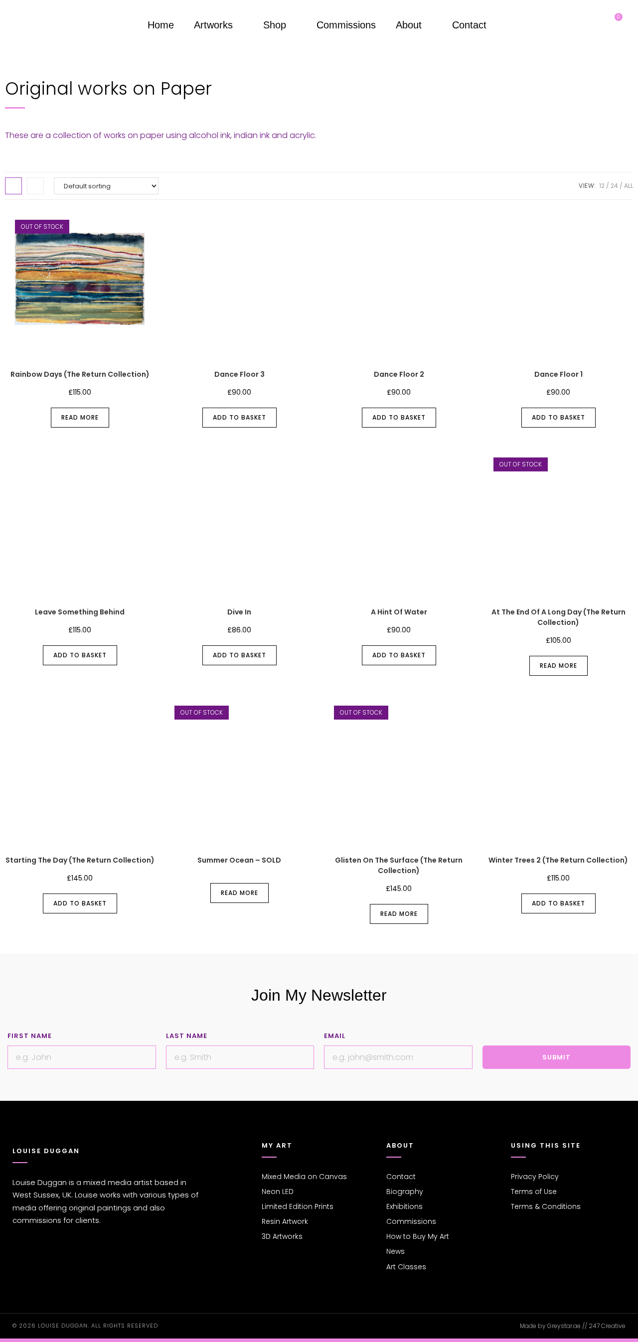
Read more (80, 417)
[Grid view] (13, 185)
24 (614, 185)
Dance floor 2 (399, 374)
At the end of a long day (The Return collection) (558, 617)
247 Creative (607, 1326)
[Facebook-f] (17, 1262)
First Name (29, 1036)
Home (161, 24)
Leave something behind (80, 612)
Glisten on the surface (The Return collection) (399, 865)
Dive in (239, 612)
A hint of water (399, 612)
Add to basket (239, 417)
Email (334, 1036)
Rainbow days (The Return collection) (80, 374)
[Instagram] (33, 1262)
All (628, 185)
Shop (274, 24)
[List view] (35, 185)
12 (602, 185)
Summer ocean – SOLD (239, 860)
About (409, 24)
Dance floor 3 (239, 374)
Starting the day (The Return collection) (80, 860)
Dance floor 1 (558, 374)
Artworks (213, 24)
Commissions (346, 24)
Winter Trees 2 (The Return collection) (558, 860)
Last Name (186, 1036)
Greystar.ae (564, 1326)
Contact (469, 24)
